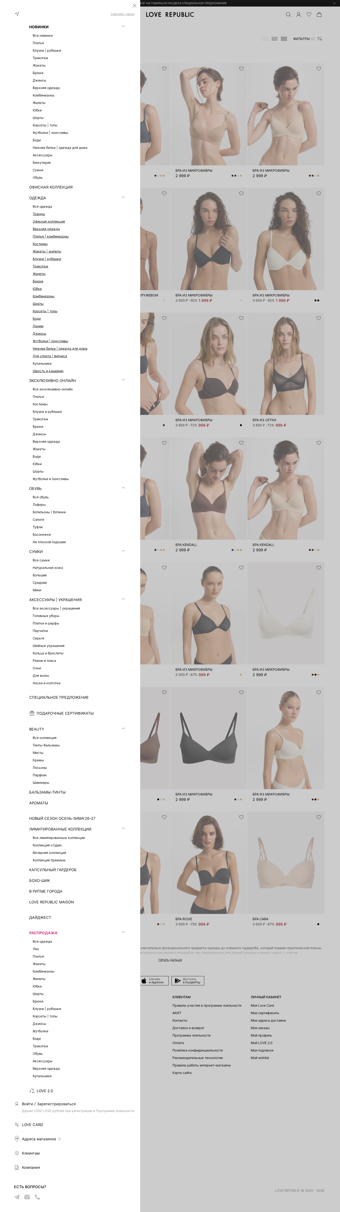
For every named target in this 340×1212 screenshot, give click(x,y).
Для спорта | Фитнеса (50, 356)
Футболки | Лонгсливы (50, 341)
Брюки (38, 281)
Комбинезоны (43, 296)
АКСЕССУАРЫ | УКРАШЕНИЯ (55, 599)
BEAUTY (36, 729)
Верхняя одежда (46, 229)
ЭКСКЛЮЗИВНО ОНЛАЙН (52, 380)
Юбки (37, 289)
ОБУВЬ (35, 488)
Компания (31, 1167)
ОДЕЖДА (37, 198)
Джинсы (39, 333)
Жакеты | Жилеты (47, 251)
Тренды (39, 214)
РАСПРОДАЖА (43, 932)
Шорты (38, 304)
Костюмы (40, 244)
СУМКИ (36, 551)
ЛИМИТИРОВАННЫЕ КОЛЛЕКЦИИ (60, 829)
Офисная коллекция (49, 221)
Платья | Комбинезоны (51, 236)
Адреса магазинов (41, 1139)
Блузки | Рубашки (47, 259)
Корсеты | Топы (45, 311)
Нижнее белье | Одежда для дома (60, 348)
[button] (134, 5)
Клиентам (31, 1153)
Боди (37, 319)
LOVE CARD (32, 1124)
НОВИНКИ (39, 27)
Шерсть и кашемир (48, 371)
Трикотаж (40, 266)
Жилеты (39, 274)
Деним (38, 326)
